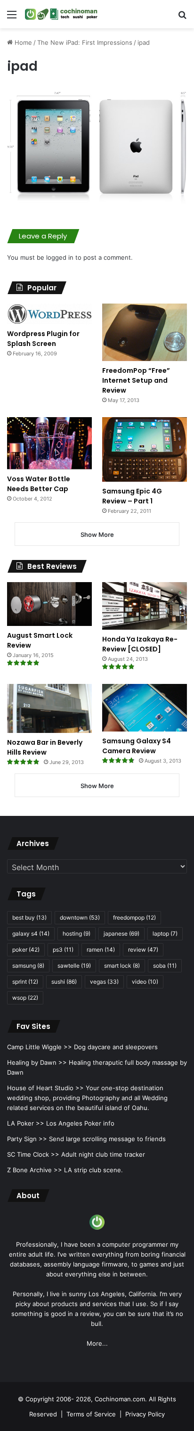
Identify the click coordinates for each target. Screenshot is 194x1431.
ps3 (63, 949)
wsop (25, 997)
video (145, 981)
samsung (28, 965)
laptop (165, 933)
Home (22, 42)
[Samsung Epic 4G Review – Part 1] (144, 449)
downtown (80, 917)
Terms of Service (91, 1414)
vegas (104, 981)
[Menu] (11, 17)
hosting (76, 933)
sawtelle (74, 965)
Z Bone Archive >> (34, 1170)
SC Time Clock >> (33, 1154)
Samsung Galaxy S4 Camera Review (136, 746)
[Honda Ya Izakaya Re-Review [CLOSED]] (144, 606)
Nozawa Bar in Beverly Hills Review (44, 747)
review (143, 949)
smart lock (122, 965)
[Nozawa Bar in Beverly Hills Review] (49, 708)
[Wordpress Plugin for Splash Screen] (49, 314)
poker (26, 949)
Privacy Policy (145, 1414)
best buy (29, 917)
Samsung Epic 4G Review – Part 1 (132, 496)
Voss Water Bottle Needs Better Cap (38, 483)
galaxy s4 (30, 933)
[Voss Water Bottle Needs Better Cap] (49, 443)
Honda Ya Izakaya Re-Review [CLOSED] (140, 644)
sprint (25, 981)
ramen (101, 949)
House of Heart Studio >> (45, 1088)
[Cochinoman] (61, 14)
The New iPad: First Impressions (84, 42)
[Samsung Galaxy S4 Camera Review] (144, 707)
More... (97, 1343)
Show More (97, 534)
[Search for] (182, 17)
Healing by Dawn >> (37, 1062)
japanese (121, 933)
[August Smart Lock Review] (49, 604)
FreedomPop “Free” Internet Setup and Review (136, 380)
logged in (59, 257)
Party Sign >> (27, 1139)
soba (165, 965)
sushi (64, 981)
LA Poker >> (25, 1123)
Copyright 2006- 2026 (58, 1399)
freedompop (134, 917)
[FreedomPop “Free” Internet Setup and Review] (144, 332)
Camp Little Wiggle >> (39, 1047)
